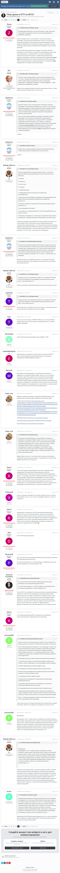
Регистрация (54, 6)
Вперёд (24, 19)
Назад (5, 19)
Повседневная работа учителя (36, 16)
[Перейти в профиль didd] (9, 541)
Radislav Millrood (9, 165)
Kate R (9, 467)
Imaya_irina (9, 393)
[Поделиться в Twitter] (2, 863)
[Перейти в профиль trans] (9, 322)
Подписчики (51, 12)
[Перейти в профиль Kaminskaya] (9, 339)
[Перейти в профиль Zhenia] (9, 32)
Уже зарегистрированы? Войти (38, 6)
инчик (9, 791)
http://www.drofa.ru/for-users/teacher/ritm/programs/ (30, 423)
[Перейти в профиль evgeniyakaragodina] (9, 358)
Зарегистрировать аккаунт (17, 848)
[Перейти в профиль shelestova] (9, 106)
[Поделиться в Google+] (7, 863)
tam (9, 70)
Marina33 (9, 370)
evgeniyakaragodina (9, 352)
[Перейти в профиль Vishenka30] (9, 497)
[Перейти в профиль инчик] (9, 796)
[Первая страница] (2, 20)
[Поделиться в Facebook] (5, 863)
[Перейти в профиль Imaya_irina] (9, 398)
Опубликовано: (23, 24)
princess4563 (9, 635)
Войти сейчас (43, 848)
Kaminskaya (9, 334)
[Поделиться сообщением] (57, 24)
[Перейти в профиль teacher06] (9, 301)
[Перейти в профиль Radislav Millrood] (9, 173)
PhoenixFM (9, 554)
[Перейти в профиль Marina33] (9, 375)
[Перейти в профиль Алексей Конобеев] (3, 15)
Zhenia (9, 24)
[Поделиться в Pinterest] (9, 863)
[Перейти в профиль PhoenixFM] (9, 562)
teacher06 (9, 293)
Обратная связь (30, 867)
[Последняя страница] (28, 20)
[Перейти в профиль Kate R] (9, 475)
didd (9, 533)
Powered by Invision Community (30, 870)
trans (9, 317)
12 (57, 12)
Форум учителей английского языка (16, 6)
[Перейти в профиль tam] (9, 78)
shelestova (9, 98)
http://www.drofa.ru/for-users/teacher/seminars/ (35, 417)
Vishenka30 (9, 492)
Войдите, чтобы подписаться (9, 12)
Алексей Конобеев (15, 16)
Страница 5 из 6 (34, 19)
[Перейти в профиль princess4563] (9, 640)
